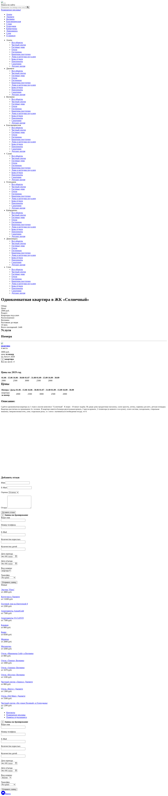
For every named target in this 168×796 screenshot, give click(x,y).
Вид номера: (6, 568)
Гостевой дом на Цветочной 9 (14, 604)
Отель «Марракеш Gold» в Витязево (17, 653)
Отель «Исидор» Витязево (13, 675)
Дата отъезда (6, 561)
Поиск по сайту (8, 5)
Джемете (10, 17)
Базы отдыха (17, 59)
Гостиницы (17, 52)
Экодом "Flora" (8, 589)
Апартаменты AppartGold (12, 611)
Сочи (8, 33)
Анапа (9, 14)
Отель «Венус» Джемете (12, 689)
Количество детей (9, 546)
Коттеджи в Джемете (10, 597)
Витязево (10, 19)
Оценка (4, 492)
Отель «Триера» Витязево (12, 660)
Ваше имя (5, 518)
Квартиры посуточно (21, 54)
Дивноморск (12, 31)
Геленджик (11, 26)
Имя (3, 483)
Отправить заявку (9, 582)
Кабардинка (11, 28)
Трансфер (5, 575)
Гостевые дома (18, 47)
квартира (5, 346)
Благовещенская (13, 21)
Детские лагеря (18, 66)
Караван (5, 625)
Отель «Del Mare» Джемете (13, 696)
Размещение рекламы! (11, 10)
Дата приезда (7, 554)
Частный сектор (19, 45)
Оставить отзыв (8, 512)
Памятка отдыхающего (16, 717)
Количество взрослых (10, 539)
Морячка (5, 639)
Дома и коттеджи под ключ (24, 57)
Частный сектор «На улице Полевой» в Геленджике (24, 703)
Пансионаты (17, 61)
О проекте (10, 36)
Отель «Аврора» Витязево (13, 668)
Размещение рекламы (15, 715)
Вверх (8, 794)
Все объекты (17, 42)
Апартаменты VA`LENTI (12, 618)
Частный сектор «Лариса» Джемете (17, 682)
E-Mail (4, 487)
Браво (3, 632)
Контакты (10, 712)
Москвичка (6, 646)
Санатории (16, 64)
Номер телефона (8, 525)
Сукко (9, 24)
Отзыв (4, 508)
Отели (14, 49)
